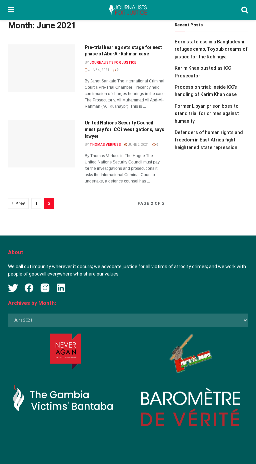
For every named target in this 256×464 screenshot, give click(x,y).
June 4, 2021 (98, 70)
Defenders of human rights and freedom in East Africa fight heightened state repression (209, 140)
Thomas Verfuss (105, 144)
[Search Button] (244, 10)
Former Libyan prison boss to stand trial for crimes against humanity (207, 113)
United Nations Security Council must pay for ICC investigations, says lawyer (124, 129)
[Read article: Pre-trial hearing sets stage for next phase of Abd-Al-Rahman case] (41, 68)
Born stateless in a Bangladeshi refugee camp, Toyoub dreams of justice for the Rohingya (211, 49)
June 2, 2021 (138, 144)
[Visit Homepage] (127, 10)
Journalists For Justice (113, 62)
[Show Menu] (11, 10)
